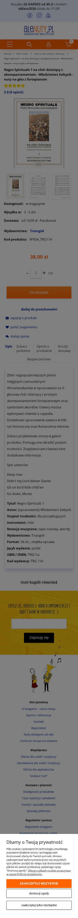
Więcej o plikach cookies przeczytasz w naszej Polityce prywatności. (38, 872)
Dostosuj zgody (39, 893)
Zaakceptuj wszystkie (39, 883)
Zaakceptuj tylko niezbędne (39, 905)
